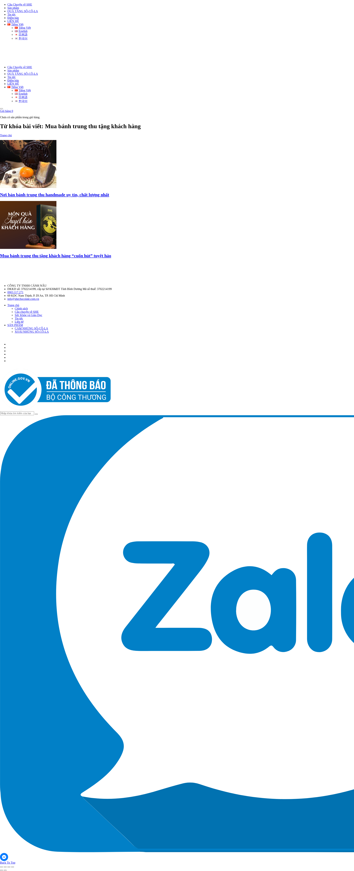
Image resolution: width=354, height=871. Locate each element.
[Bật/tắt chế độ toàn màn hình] (5, 866)
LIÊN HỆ (13, 21)
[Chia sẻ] (8, 866)
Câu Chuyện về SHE (19, 4)
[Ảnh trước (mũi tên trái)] (1, 870)
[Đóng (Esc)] (12, 866)
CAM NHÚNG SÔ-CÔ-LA (31, 328)
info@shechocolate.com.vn (23, 298)
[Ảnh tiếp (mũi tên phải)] (5, 870)
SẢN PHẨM (15, 325)
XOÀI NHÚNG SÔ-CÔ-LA (32, 331)
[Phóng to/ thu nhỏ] (1, 866)
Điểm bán (13, 17)
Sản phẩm (13, 7)
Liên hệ (19, 321)
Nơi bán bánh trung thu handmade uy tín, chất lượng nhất (54, 194)
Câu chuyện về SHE (27, 311)
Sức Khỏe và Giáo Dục (28, 315)
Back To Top (7, 862)
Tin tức (11, 14)
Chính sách (21, 308)
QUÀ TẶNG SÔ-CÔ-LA (22, 11)
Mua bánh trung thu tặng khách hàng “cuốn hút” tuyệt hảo (55, 255)
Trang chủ (6, 135)
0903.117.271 (15, 292)
